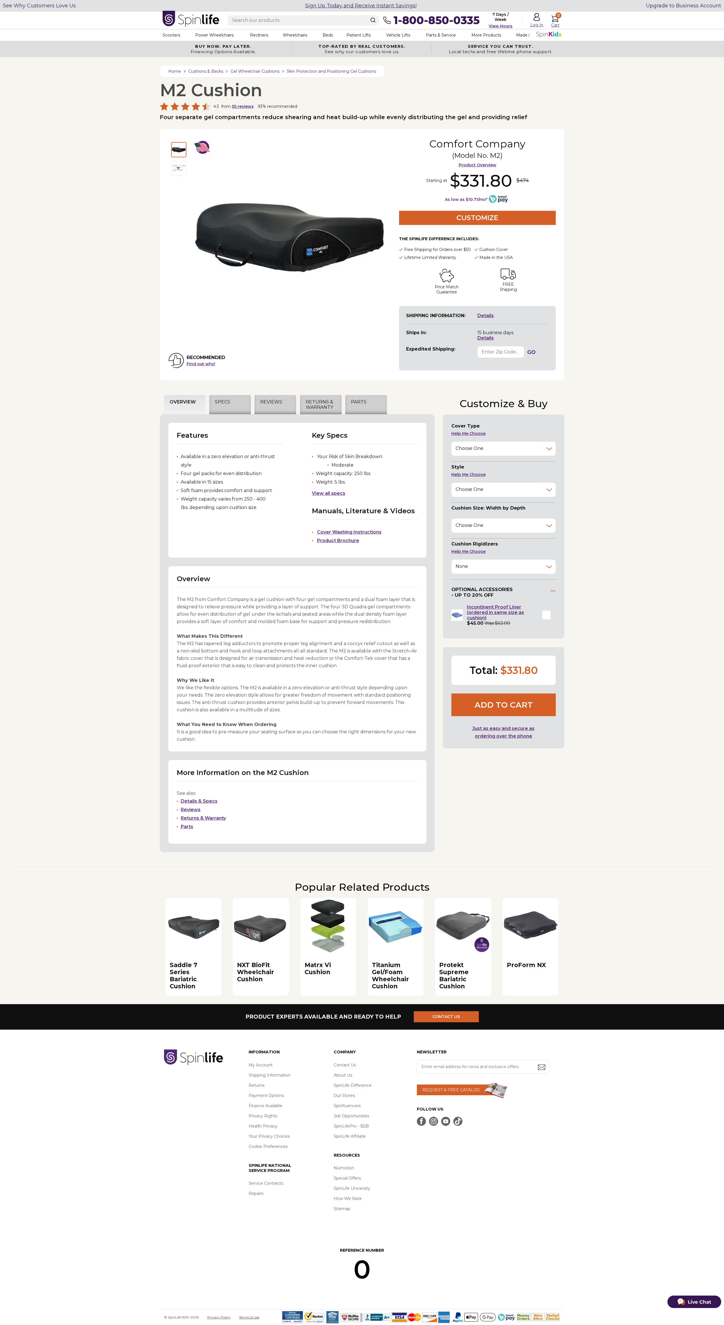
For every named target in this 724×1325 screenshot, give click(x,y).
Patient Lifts (358, 35)
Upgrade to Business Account (683, 6)
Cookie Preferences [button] (268, 1146)
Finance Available (266, 1105)
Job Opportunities (351, 1115)
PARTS (359, 402)
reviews (243, 106)
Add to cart (504, 705)
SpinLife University (352, 1188)
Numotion (344, 1168)
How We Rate (348, 1198)
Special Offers (347, 1178)
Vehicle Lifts (398, 35)
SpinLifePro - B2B (351, 1126)
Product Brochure (338, 540)
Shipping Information (269, 1075)
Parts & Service (441, 35)
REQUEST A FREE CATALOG (451, 1089)
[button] (546, 615)
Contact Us (345, 1065)
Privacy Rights (263, 1115)
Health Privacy (263, 1126)
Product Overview (477, 164)
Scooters (171, 35)
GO (531, 352)
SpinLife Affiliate (350, 1136)
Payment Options (266, 1095)
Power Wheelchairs (214, 35)
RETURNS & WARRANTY (319, 404)
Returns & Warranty (203, 818)
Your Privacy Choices (269, 1136)
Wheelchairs (295, 35)
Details (485, 315)
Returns (256, 1085)
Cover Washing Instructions (349, 532)
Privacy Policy (218, 1317)
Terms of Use (249, 1317)
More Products (486, 35)
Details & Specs (199, 801)
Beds (328, 35)
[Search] (373, 20)
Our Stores (344, 1095)
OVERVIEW (183, 402)
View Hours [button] (500, 26)
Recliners (259, 35)
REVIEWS (271, 402)
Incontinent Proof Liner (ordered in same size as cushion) (495, 612)
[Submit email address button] (542, 1067)
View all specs (328, 493)
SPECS (222, 402)
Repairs (256, 1193)
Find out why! (201, 363)
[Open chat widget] (694, 1302)
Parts (187, 826)
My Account (261, 1065)
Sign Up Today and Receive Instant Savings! (361, 6)
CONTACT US (446, 1016)
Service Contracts (266, 1183)
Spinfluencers (347, 1105)
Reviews (191, 809)
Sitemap (342, 1208)
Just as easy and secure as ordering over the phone (503, 732)
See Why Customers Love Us (39, 6)
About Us (343, 1075)
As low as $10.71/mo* (466, 199)
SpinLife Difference (353, 1085)
